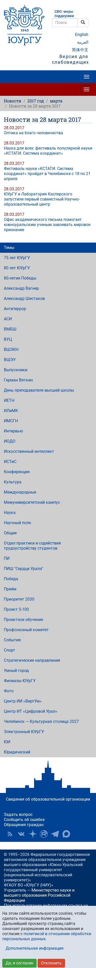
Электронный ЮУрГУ (24, 731)
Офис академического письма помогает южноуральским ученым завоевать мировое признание (47, 224)
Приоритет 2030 (19, 599)
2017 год (35, 100)
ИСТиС (10, 461)
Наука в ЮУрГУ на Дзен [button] (32, 834)
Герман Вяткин (18, 380)
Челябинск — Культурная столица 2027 (41, 721)
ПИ (6, 558)
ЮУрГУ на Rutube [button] (44, 834)
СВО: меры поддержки (64, 13)
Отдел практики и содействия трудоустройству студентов (32, 546)
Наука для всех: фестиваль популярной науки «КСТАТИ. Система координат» (48, 151)
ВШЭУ (10, 359)
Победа (11, 578)
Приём (10, 589)
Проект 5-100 (16, 609)
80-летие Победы (20, 278)
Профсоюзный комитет (26, 629)
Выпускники (15, 369)
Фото (9, 690)
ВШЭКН (11, 349)
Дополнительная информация (34, 948)
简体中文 (80, 49)
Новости (12, 100)
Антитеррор (15, 308)
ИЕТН (9, 400)
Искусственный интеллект (29, 451)
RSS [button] (10, 834)
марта (56, 100)
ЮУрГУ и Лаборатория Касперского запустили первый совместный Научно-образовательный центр (42, 199)
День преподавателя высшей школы (39, 390)
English (81, 34)
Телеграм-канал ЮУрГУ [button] (55, 834)
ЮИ (7, 741)
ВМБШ (10, 329)
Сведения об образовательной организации (48, 799)
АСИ (8, 318)
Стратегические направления (32, 660)
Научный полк (17, 522)
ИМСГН (11, 420)
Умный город (16, 670)
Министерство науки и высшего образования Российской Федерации (39, 895)
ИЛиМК (11, 410)
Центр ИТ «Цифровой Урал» (30, 711)
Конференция (17, 471)
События (12, 640)
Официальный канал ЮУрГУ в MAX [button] (66, 834)
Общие (10, 533)
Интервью (13, 431)
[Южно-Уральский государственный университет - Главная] (24, 25)
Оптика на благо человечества (33, 132)
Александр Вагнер (21, 288)
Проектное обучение (23, 619)
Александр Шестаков (24, 298)
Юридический (17, 752)
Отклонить (51, 963)
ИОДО (9, 441)
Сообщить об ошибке (24, 819)
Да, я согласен (19, 963)
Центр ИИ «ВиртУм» (23, 701)
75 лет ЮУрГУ (17, 257)
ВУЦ (8, 339)
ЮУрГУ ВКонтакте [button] (21, 834)
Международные (20, 492)
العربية (82, 42)
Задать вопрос (18, 814)
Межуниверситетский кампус (32, 502)
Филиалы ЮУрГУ (20, 680)
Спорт (9, 650)
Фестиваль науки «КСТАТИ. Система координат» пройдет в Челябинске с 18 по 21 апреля (47, 173)
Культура (13, 482)
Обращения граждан (24, 824)
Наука (10, 512)
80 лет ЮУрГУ (17, 268)
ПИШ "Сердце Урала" (23, 568)
